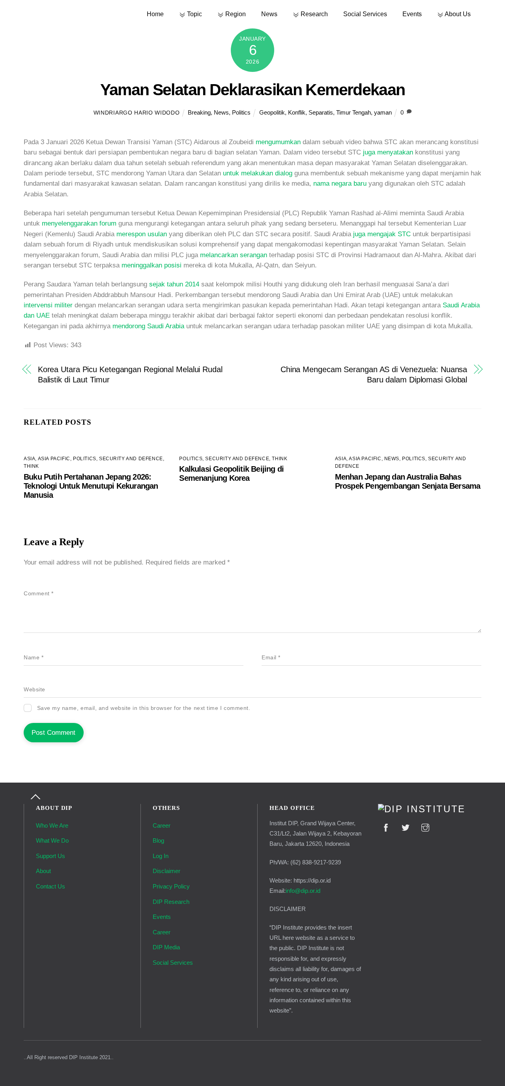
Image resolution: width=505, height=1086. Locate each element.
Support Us (50, 856)
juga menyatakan (388, 152)
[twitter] (405, 827)
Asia (29, 458)
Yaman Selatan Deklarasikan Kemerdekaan (252, 90)
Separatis (321, 112)
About (43, 871)
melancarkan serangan (233, 255)
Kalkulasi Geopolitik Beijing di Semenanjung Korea (231, 473)
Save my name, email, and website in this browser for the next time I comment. (144, 708)
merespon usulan (141, 234)
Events (412, 13)
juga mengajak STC (382, 234)
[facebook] (386, 827)
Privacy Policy (171, 886)
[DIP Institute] (422, 809)
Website (34, 690)
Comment (39, 594)
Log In (160, 856)
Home (155, 13)
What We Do (52, 840)
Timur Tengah (353, 112)
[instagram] (425, 827)
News (269, 13)
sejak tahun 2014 (174, 284)
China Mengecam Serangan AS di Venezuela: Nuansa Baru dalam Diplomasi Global (374, 374)
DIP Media (166, 947)
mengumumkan (278, 142)
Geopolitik (272, 112)
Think (31, 466)
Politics (241, 112)
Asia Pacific (54, 458)
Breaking (199, 112)
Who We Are (52, 825)
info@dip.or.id (303, 890)
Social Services (365, 13)
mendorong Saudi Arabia (148, 326)
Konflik (296, 112)
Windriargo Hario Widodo (137, 113)
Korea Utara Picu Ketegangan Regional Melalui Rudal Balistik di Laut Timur (130, 374)
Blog (158, 840)
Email (271, 658)
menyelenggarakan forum (79, 223)
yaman (383, 112)
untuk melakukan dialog (257, 173)
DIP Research (171, 901)
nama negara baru (340, 183)
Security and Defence (131, 458)
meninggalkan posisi (151, 265)
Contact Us (50, 886)
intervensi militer (48, 305)
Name (33, 658)
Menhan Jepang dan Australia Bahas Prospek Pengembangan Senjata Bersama (408, 481)
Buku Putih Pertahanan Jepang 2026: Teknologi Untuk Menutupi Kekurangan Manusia (91, 485)
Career (161, 825)
